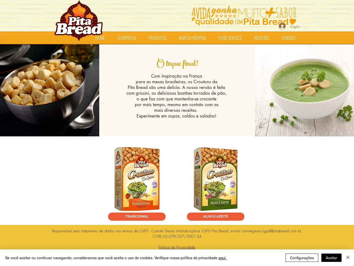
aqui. (222, 257)
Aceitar (331, 257)
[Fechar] (348, 258)
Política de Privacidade (177, 247)
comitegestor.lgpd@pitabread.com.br (271, 231)
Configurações (302, 257)
